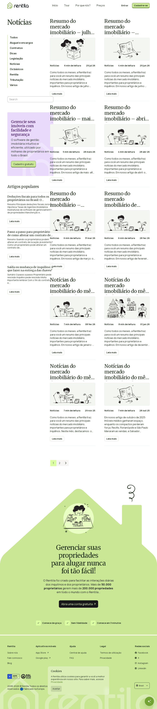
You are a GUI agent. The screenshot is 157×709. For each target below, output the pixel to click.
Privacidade (57, 681)
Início (55, 5)
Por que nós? (83, 5)
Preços (101, 5)
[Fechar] (149, 701)
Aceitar (56, 688)
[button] (142, 685)
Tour (66, 5)
